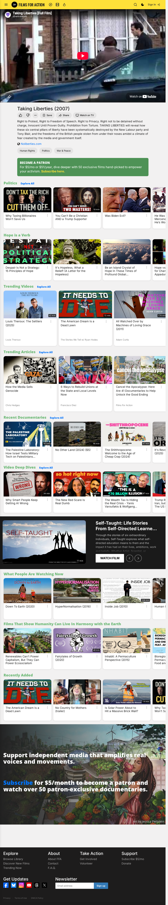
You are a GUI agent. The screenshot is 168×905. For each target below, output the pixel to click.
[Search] (135, 4)
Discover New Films (16, 863)
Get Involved (88, 859)
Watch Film (109, 558)
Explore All (27, 183)
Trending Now (12, 868)
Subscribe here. (53, 171)
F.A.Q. (52, 868)
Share (66, 115)
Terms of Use (21, 898)
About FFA (55, 859)
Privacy (6, 898)
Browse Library (13, 859)
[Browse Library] (57, 4)
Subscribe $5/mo (133, 859)
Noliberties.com (31, 143)
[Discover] (50, 4)
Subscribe (18, 783)
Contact (53, 863)
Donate (126, 863)
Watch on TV (87, 115)
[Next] (138, 558)
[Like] (20, 115)
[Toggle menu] (6, 4)
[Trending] (64, 4)
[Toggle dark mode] (142, 4)
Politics (46, 150)
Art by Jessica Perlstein (148, 821)
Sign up (101, 885)
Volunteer (86, 863)
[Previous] (129, 558)
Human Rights (27, 150)
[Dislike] (28, 115)
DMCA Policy (37, 898)
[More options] (47, 215)
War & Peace (64, 150)
